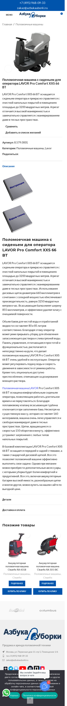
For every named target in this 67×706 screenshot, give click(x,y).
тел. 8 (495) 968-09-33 (17, 655)
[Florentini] (16, 610)
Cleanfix (17, 577)
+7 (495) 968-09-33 (32, 3)
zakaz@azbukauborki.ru (32, 8)
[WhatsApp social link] (20, 154)
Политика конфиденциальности (39, 695)
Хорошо (14, 695)
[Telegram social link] (28, 154)
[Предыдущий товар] (53, 24)
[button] (63, 564)
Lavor (48, 148)
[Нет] (30, 700)
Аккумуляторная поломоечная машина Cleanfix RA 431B (17, 566)
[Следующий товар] (60, 24)
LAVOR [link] (6, 94)
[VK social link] (24, 154)
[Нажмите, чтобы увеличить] (8, 68)
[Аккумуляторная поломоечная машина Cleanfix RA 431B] (17, 545)
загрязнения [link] (23, 435)
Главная (7, 24)
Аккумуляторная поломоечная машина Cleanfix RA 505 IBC (47, 566)
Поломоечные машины (29, 24)
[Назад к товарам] (57, 24)
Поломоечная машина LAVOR (20, 388)
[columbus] (47, 610)
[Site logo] (32, 14)
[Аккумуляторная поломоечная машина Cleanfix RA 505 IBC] (47, 545)
